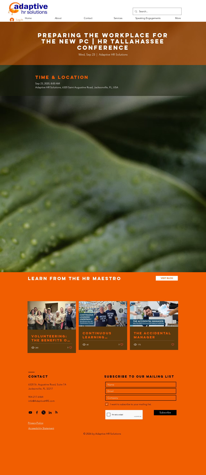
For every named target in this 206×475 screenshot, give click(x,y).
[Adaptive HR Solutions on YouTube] (30, 412)
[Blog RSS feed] (56, 412)
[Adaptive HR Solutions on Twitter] (44, 412)
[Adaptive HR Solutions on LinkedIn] (50, 412)
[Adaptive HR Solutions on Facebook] (37, 412)
